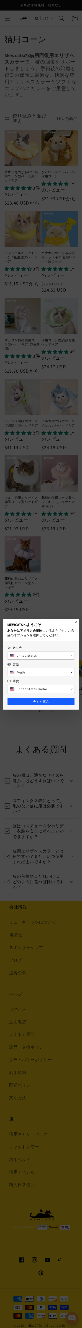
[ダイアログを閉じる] (75, 622)
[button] (41, 655)
